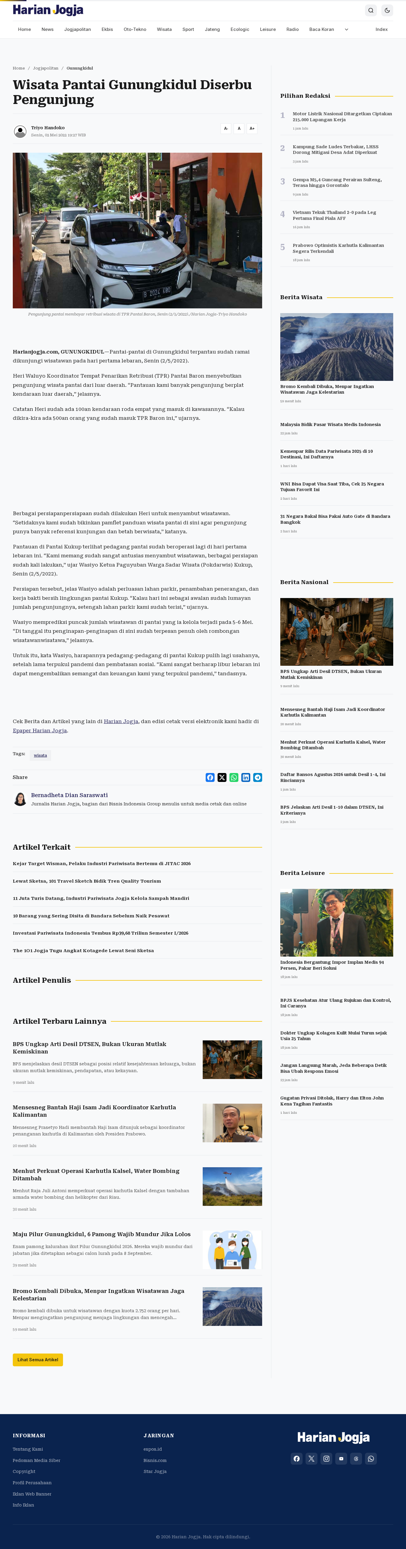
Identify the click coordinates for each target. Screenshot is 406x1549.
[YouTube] (341, 1459)
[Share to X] (222, 777)
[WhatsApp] (371, 1459)
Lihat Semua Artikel (38, 1359)
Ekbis (107, 29)
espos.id (153, 1449)
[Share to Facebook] (210, 777)
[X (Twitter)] (311, 1459)
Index (382, 29)
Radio (293, 29)
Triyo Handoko (48, 127)
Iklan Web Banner (32, 1494)
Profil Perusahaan (32, 1482)
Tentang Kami (28, 1449)
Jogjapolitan (77, 29)
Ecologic (240, 29)
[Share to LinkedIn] (245, 777)
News (47, 29)
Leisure (268, 29)
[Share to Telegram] (257, 777)
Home (24, 29)
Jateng (212, 29)
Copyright (24, 1471)
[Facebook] (297, 1459)
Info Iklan (23, 1505)
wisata (40, 755)
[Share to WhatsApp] (233, 777)
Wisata (164, 29)
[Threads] (356, 1459)
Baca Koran (321, 29)
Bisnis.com (155, 1460)
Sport (188, 29)
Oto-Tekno (135, 29)
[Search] (371, 10)
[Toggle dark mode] (387, 10)
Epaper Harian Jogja (40, 731)
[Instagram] (326, 1459)
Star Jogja (155, 1471)
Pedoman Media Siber (36, 1460)
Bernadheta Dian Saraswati (69, 795)
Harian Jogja (121, 721)
